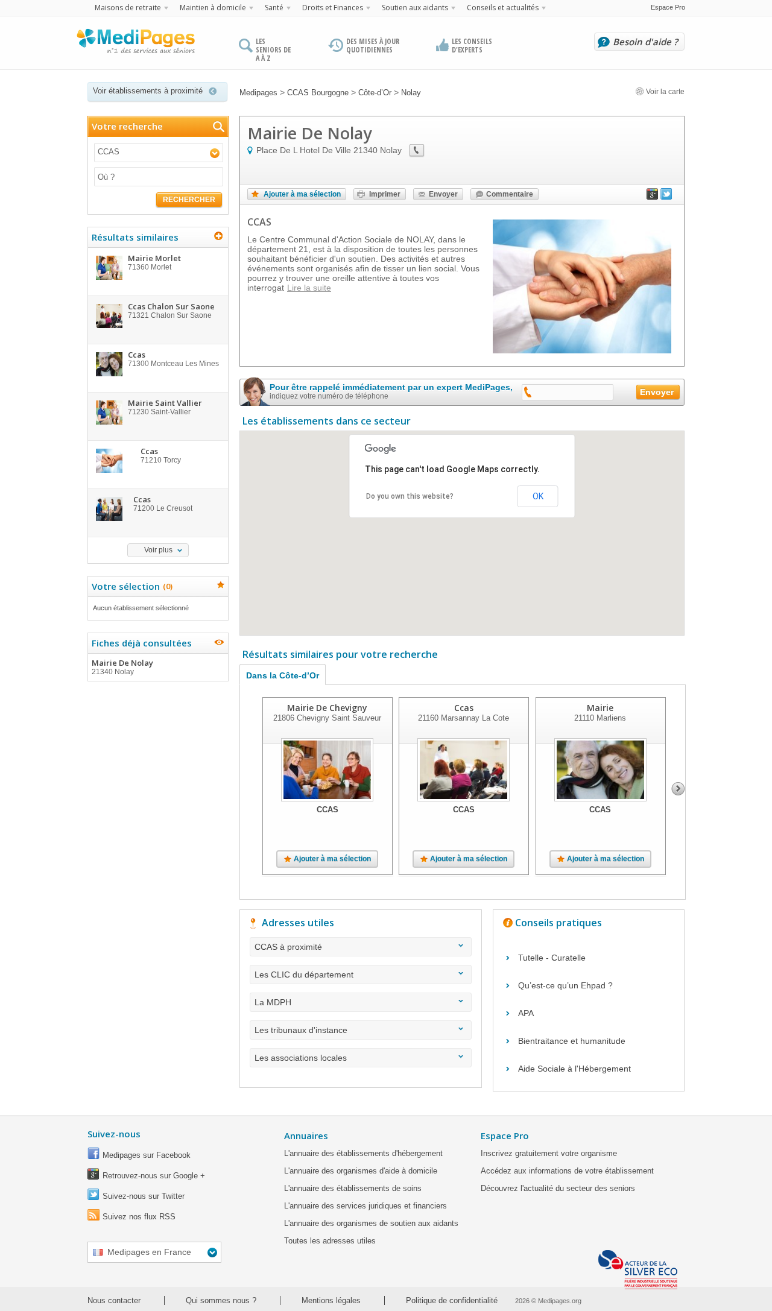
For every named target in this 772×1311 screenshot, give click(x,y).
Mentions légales (331, 1300)
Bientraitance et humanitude (571, 1041)
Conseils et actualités (503, 7)
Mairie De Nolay (122, 666)
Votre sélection (130, 586)
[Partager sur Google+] (653, 196)
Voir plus (158, 550)
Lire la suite (309, 287)
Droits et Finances (332, 7)
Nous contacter (114, 1300)
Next (678, 788)
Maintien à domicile (213, 7)
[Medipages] (135, 44)
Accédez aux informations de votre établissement (567, 1170)
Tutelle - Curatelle (552, 957)
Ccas (463, 707)
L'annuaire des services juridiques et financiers (365, 1205)
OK (538, 496)
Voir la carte (664, 91)
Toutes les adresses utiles (330, 1240)
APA (526, 1013)
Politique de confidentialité (452, 1300)
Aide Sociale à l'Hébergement (574, 1068)
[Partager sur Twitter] (666, 196)
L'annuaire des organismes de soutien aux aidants (371, 1223)
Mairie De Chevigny (327, 707)
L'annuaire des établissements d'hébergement (363, 1153)
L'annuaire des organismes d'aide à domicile (360, 1170)
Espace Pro (668, 7)
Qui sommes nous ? (221, 1300)
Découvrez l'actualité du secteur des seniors (558, 1188)
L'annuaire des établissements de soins (353, 1188)
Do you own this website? (410, 496)
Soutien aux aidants (415, 7)
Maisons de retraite (128, 7)
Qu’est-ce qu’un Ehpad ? (565, 985)
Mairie (600, 707)
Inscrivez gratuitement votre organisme (549, 1153)
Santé (274, 7)
